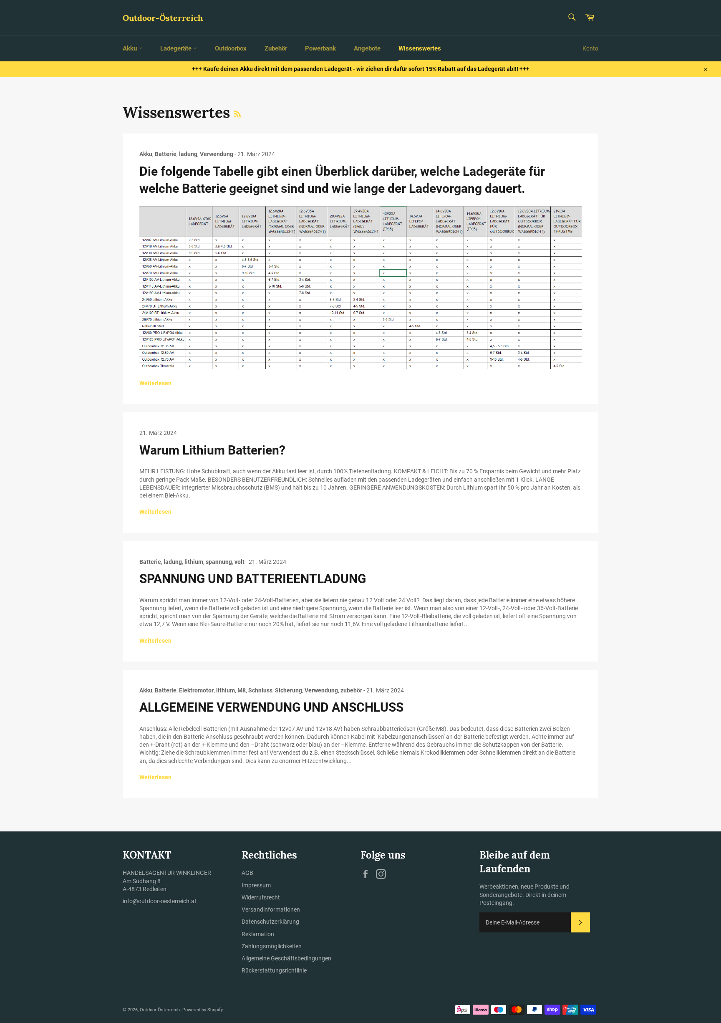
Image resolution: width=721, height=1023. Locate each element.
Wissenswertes (419, 48)
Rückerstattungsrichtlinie (274, 970)
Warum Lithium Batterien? (212, 450)
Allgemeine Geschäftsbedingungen (286, 958)
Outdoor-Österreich (163, 18)
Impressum (256, 885)
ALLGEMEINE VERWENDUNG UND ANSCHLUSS (271, 707)
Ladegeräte (176, 48)
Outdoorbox (231, 48)
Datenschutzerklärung (270, 921)
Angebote (367, 48)
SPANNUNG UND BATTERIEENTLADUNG (252, 578)
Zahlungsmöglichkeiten (272, 946)
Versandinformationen (271, 909)
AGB (247, 872)
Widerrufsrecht (261, 897)
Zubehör (276, 48)
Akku (131, 48)
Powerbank (320, 48)
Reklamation (258, 934)
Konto (590, 48)
